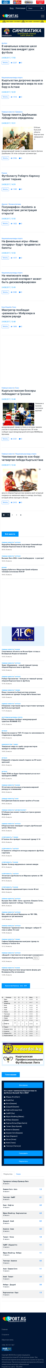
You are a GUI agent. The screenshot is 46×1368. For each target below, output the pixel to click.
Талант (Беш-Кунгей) (14, 1126)
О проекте (5, 1335)
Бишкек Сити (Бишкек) (14, 1133)
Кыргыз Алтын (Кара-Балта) (16, 1123)
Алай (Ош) (10, 1100)
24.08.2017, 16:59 (9, 92)
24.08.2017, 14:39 (9, 184)
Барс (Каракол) (11, 1136)
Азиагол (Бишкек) (12, 1130)
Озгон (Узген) (11, 1139)
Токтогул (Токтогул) (13, 1146)
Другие (4, 204)
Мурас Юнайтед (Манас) (15, 1116)
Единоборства (7, 744)
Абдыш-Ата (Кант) (13, 1097)
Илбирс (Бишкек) (12, 1120)
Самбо (15, 744)
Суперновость (7, 837)
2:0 (41, 1277)
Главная (5, 1329)
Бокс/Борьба (6, 307)
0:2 (41, 1221)
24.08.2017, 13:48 (9, 322)
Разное (4, 567)
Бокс (17, 798)
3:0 (41, 1285)
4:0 (41, 1205)
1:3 (41, 1189)
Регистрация (20, 8)
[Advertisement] (23, 602)
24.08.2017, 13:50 (9, 219)
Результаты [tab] (8, 1174)
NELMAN (19, 1367)
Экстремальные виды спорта (12, 717)
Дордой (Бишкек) (12, 1107)
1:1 (41, 1245)
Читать (5, 62)
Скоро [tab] (18, 1174)
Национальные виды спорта (12, 77)
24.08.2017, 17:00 (9, 58)
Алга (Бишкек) (11, 1103)
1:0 (41, 1237)
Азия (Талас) (11, 1143)
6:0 (41, 1213)
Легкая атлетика (14, 204)
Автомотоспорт (20, 810)
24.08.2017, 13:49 (9, 287)
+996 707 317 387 (8, 1345)
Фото (36, 958)
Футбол (17, 542)
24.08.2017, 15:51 (9, 123)
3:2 (41, 1261)
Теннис (17, 690)
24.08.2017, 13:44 (9, 465)
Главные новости (8, 542)
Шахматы (19, 112)
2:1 (41, 1197)
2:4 (41, 1229)
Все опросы (23, 1085)
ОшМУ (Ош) (10, 1113)
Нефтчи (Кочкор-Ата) (14, 1110)
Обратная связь (8, 1340)
